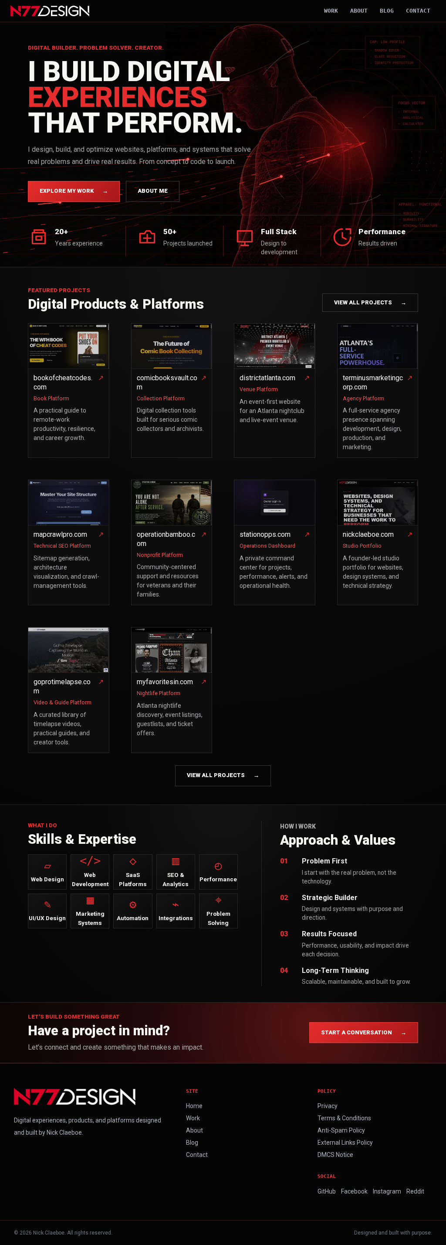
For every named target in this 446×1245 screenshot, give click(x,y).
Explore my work (74, 191)
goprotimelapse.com (62, 686)
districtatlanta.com (267, 378)
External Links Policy (345, 1142)
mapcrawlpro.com (60, 534)
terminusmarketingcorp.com (373, 382)
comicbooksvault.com (167, 382)
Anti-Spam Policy (341, 1130)
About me (153, 191)
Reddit (415, 1191)
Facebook (354, 1191)
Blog (387, 10)
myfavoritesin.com (165, 682)
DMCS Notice (335, 1154)
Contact (418, 10)
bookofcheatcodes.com (63, 382)
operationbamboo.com (166, 539)
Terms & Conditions (344, 1118)
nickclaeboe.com (368, 534)
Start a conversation (363, 1032)
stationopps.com (265, 534)
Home (194, 1105)
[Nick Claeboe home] (49, 11)
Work (331, 10)
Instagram (387, 1191)
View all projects (370, 302)
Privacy (328, 1105)
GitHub (327, 1191)
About (359, 10)
